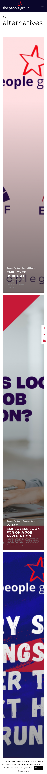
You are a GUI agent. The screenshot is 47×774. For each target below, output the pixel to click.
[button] (42, 6)
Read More (23, 771)
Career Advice (13, 268)
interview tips (28, 521)
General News (28, 268)
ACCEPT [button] (38, 768)
